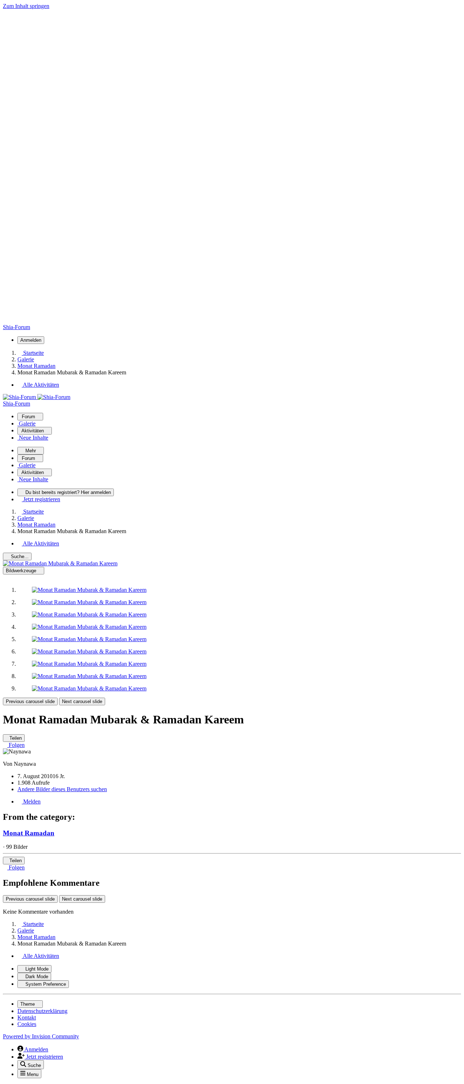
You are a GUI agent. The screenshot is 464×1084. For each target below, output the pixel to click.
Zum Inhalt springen (26, 6)
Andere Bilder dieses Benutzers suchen (62, 789)
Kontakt (26, 1017)
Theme (28, 1004)
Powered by (41, 1036)
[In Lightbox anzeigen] (60, 563)
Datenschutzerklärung (42, 1011)
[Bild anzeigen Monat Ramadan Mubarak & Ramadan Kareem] (89, 590)
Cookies (26, 1024)
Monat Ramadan (28, 833)
